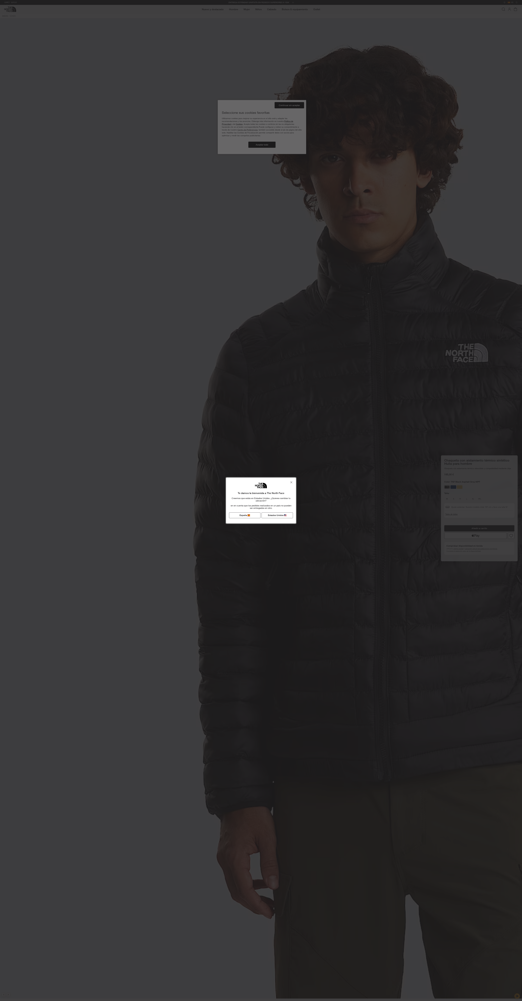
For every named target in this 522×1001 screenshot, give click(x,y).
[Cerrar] (291, 482)
